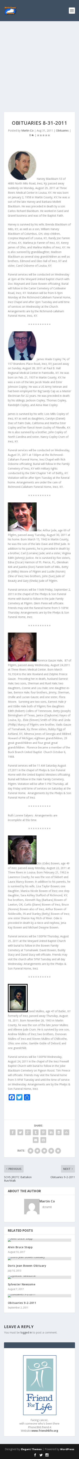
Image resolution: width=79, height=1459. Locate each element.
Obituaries (62, 130)
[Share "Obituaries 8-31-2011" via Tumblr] (36, 1132)
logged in (26, 1332)
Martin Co (27, 130)
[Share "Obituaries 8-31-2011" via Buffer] (59, 1132)
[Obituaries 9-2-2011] (39, 1295)
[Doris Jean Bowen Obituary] (39, 1258)
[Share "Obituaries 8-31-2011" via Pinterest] (43, 1132)
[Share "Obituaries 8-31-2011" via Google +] (28, 1132)
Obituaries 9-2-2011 (22, 1303)
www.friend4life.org (44, 1430)
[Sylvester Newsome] (39, 1277)
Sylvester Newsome (21, 1284)
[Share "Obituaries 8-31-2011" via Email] (36, 1140)
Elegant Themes (31, 1449)
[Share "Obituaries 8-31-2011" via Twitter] (20, 1132)
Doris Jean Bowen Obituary (27, 1265)
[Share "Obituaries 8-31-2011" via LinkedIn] (51, 1132)
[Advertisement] (39, 62)
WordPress (67, 1449)
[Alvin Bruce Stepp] (39, 1240)
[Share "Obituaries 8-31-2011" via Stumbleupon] (66, 1132)
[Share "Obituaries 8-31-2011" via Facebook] (12, 1132)
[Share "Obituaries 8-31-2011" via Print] (43, 1140)
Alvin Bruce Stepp (20, 1247)
